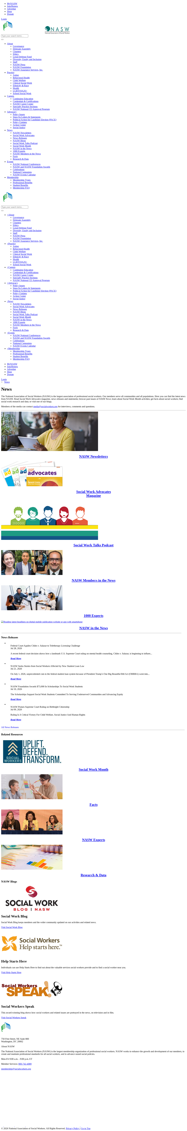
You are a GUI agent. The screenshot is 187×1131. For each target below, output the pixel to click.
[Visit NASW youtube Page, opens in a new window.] (20, 1126)
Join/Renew (12, 6)
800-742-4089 (25, 1064)
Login (4, 19)
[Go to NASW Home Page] (22, 33)
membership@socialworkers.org (16, 1069)
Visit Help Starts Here (11, 972)
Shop (9, 11)
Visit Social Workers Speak (13, 1017)
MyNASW (12, 3)
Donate (10, 14)
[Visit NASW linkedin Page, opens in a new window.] (9, 1126)
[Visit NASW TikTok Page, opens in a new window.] (85, 1126)
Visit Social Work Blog (11, 927)
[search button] (2, 39)
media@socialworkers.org (45, 406)
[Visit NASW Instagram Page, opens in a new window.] (53, 1126)
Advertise (11, 9)
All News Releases (10, 727)
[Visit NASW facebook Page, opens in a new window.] (2, 1126)
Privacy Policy (73, 1128)
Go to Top (85, 1128)
